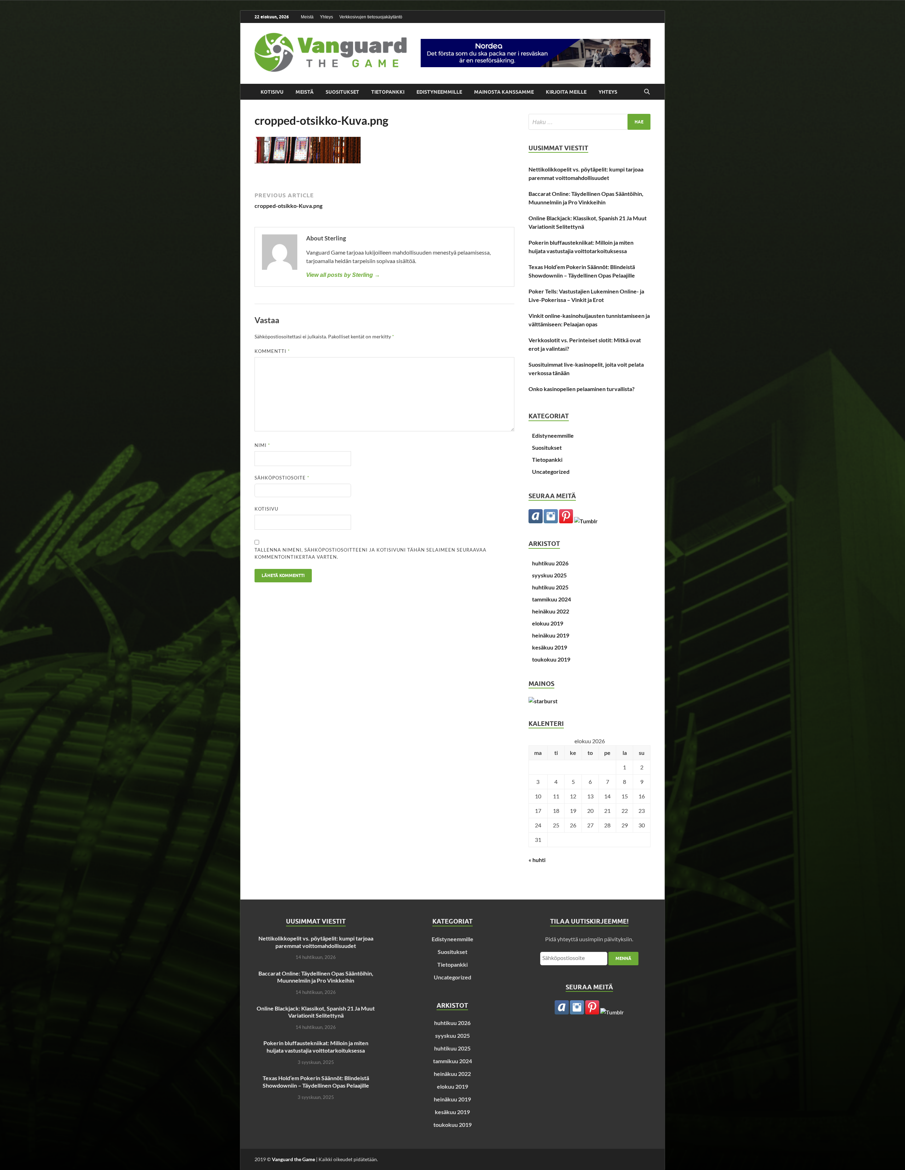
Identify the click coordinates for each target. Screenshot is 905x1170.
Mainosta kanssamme (504, 92)
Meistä (307, 16)
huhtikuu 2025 (550, 587)
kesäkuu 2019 (549, 647)
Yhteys (326, 16)
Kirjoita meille (566, 92)
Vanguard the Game (293, 1159)
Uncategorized (551, 471)
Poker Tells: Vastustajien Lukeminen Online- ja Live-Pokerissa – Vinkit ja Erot (586, 295)
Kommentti (272, 351)
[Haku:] (589, 122)
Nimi (262, 445)
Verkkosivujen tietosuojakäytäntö (370, 16)
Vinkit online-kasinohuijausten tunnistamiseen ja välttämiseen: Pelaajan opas (589, 319)
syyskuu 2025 (549, 575)
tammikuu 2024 (551, 599)
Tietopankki (387, 92)
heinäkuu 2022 (550, 611)
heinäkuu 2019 (550, 635)
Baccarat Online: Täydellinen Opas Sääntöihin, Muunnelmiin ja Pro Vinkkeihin (586, 197)
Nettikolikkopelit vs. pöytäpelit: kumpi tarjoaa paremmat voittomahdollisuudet (586, 173)
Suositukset (342, 92)
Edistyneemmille (439, 92)
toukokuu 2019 (551, 659)
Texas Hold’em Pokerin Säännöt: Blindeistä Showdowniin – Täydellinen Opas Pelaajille (582, 271)
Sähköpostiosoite (282, 478)
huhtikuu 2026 (550, 563)
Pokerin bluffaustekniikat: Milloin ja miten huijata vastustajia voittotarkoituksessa (581, 246)
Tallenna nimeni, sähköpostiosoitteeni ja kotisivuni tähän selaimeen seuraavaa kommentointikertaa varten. (370, 553)
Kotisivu (272, 92)
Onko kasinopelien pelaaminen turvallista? (582, 388)
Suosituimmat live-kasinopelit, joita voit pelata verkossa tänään (586, 368)
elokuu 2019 (547, 623)
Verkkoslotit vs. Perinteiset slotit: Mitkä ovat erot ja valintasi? (585, 344)
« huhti (537, 859)
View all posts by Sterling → (343, 275)
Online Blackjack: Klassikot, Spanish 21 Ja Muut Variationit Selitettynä (588, 222)
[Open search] (647, 92)
